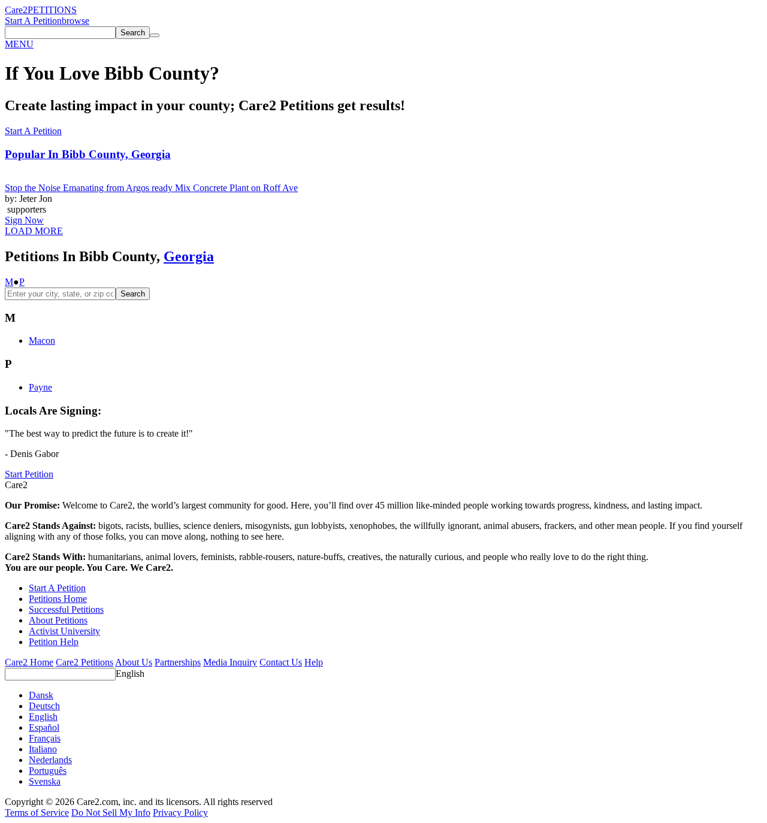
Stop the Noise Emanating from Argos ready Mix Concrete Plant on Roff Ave (151, 188)
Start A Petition (33, 21)
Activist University (64, 631)
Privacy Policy (180, 812)
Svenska (45, 781)
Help (313, 662)
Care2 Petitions (84, 662)
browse (75, 21)
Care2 (16, 10)
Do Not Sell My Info (110, 812)
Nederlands (50, 760)
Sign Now (24, 220)
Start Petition (29, 474)
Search (132, 293)
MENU (19, 44)
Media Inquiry (230, 662)
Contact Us (280, 662)
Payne (40, 387)
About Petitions (58, 620)
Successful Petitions (66, 609)
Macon (42, 340)
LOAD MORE (34, 231)
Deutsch (44, 706)
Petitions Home (58, 599)
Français (45, 738)
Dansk (41, 695)
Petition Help (53, 642)
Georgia (189, 256)
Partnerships (178, 662)
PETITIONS (52, 10)
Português (48, 770)
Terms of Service (37, 812)
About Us (133, 662)
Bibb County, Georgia (88, 154)
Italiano (43, 749)
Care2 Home (29, 662)
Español (44, 727)
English (130, 673)
